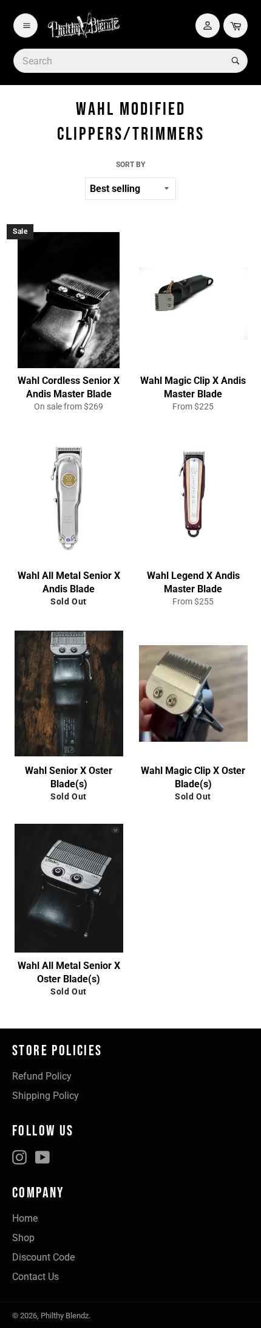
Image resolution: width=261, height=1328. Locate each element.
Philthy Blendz (65, 1315)
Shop (23, 1238)
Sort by (130, 164)
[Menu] (25, 25)
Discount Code (43, 1257)
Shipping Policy (45, 1095)
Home (25, 1218)
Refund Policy (42, 1076)
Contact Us (35, 1276)
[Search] (234, 60)
